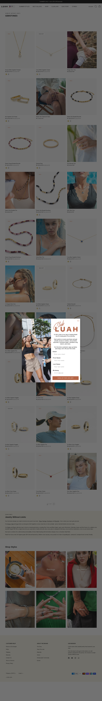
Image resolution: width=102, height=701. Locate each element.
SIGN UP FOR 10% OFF (66, 378)
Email (55, 351)
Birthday (56, 370)
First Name (57, 358)
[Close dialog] (78, 321)
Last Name (56, 364)
